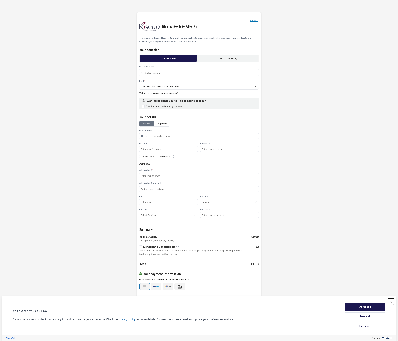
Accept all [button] (365, 306)
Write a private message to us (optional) (158, 93)
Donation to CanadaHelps (159, 246)
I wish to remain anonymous (157, 156)
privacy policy (127, 319)
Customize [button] (365, 326)
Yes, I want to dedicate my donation (164, 106)
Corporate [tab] (161, 123)
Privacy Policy (11, 338)
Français (254, 20)
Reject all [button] (365, 316)
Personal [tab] (146, 123)
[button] (391, 301)
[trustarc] (387, 338)
